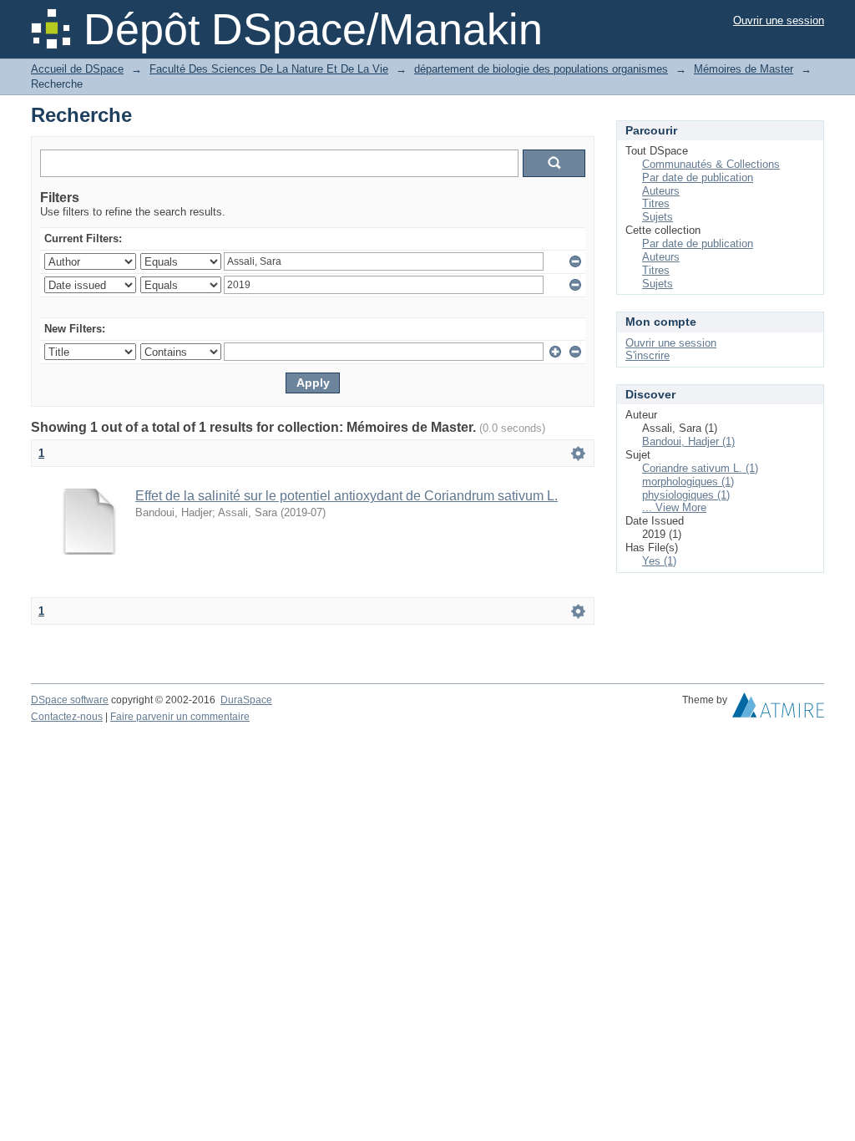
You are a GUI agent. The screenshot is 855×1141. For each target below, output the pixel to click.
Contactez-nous (67, 717)
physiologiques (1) (686, 495)
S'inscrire (647, 355)
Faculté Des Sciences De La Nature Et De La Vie (268, 69)
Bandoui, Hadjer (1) (688, 441)
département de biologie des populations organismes (541, 69)
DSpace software (70, 700)
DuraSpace (246, 700)
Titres (656, 203)
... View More (674, 507)
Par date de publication (697, 177)
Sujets (657, 216)
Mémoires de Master (743, 69)
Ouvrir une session (778, 20)
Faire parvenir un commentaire (180, 717)
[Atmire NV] (778, 709)
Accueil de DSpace (77, 69)
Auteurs (661, 191)
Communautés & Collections (711, 164)
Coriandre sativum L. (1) (700, 468)
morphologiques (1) (688, 481)
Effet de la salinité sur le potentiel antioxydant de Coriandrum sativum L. (346, 496)
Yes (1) (659, 561)
